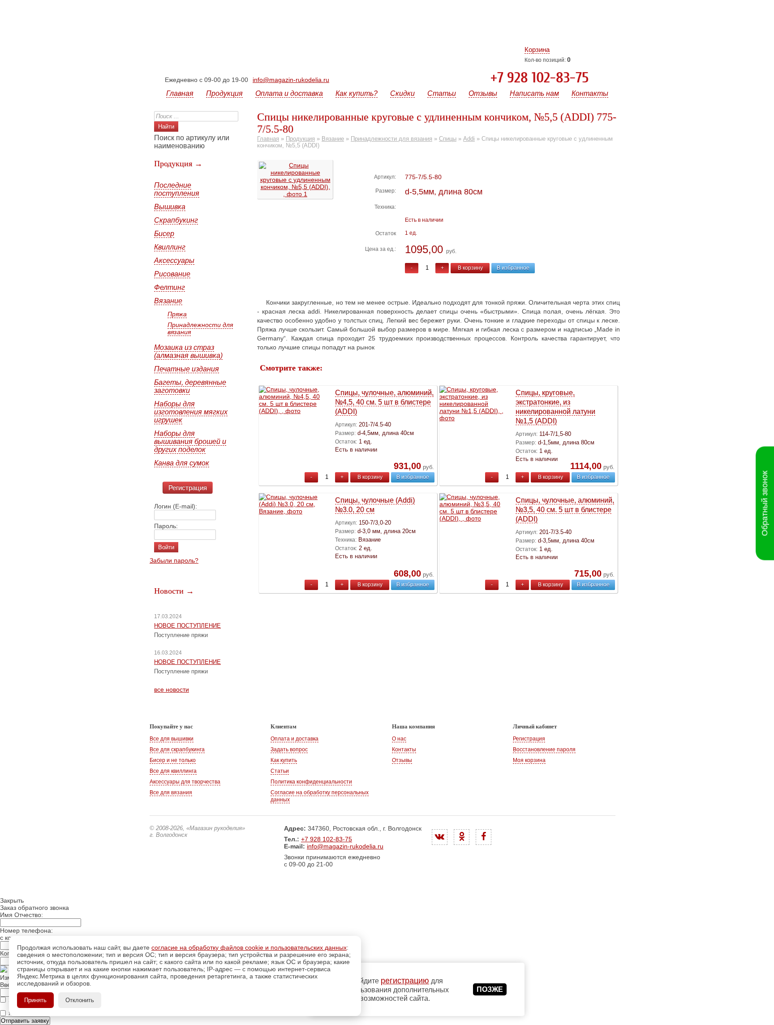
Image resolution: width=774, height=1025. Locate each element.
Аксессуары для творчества (185, 782)
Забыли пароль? (174, 560)
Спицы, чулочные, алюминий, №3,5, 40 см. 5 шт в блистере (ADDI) (565, 509)
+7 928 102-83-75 (539, 78)
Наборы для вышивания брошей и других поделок (190, 441)
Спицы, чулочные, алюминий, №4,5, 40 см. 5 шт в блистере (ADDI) (384, 402)
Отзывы (483, 93)
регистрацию (405, 980)
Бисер (164, 233)
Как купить (284, 760)
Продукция (224, 93)
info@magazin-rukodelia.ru (291, 79)
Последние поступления (176, 189)
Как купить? (356, 93)
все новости (171, 689)
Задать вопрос (289, 749)
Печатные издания (186, 369)
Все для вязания (171, 792)
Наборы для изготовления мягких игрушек (191, 412)
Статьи (441, 93)
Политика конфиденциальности (311, 782)
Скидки (402, 93)
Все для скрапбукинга (177, 749)
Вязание (168, 301)
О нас (399, 739)
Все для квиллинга (173, 771)
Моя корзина (529, 760)
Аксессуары (174, 260)
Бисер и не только (173, 760)
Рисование (172, 274)
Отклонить (79, 1000)
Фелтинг (169, 287)
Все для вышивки (172, 739)
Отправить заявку (25, 1020)
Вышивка (169, 207)
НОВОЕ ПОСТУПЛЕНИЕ (187, 625)
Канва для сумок (181, 463)
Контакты (590, 93)
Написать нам (534, 93)
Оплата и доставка (289, 93)
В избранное (513, 268)
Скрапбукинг (176, 220)
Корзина (537, 49)
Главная (180, 93)
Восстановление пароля (544, 749)
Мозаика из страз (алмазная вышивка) (188, 351)
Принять (35, 1000)
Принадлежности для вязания (200, 328)
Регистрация (187, 487)
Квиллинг (169, 247)
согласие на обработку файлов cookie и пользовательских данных (249, 947)
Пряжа (177, 314)
